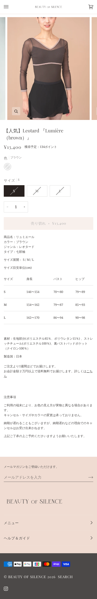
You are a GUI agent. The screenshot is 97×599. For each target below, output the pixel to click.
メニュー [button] (11, 522)
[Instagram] (6, 589)
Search (65, 576)
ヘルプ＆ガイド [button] (17, 538)
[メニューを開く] (11, 7)
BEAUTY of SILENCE (27, 576)
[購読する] (87, 477)
